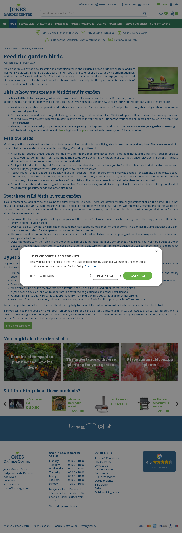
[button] (42, 276)
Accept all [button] (138, 275)
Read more (91, 266)
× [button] (156, 251)
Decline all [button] (105, 275)
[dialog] (91, 266)
